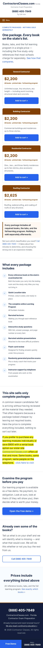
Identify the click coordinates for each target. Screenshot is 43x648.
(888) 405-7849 (21, 11)
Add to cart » (21, 100)
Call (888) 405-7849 (21, 559)
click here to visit (24, 462)
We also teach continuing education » (21, 626)
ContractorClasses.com (15, 451)
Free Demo (10, 644)
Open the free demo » (21, 511)
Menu (8, 20)
